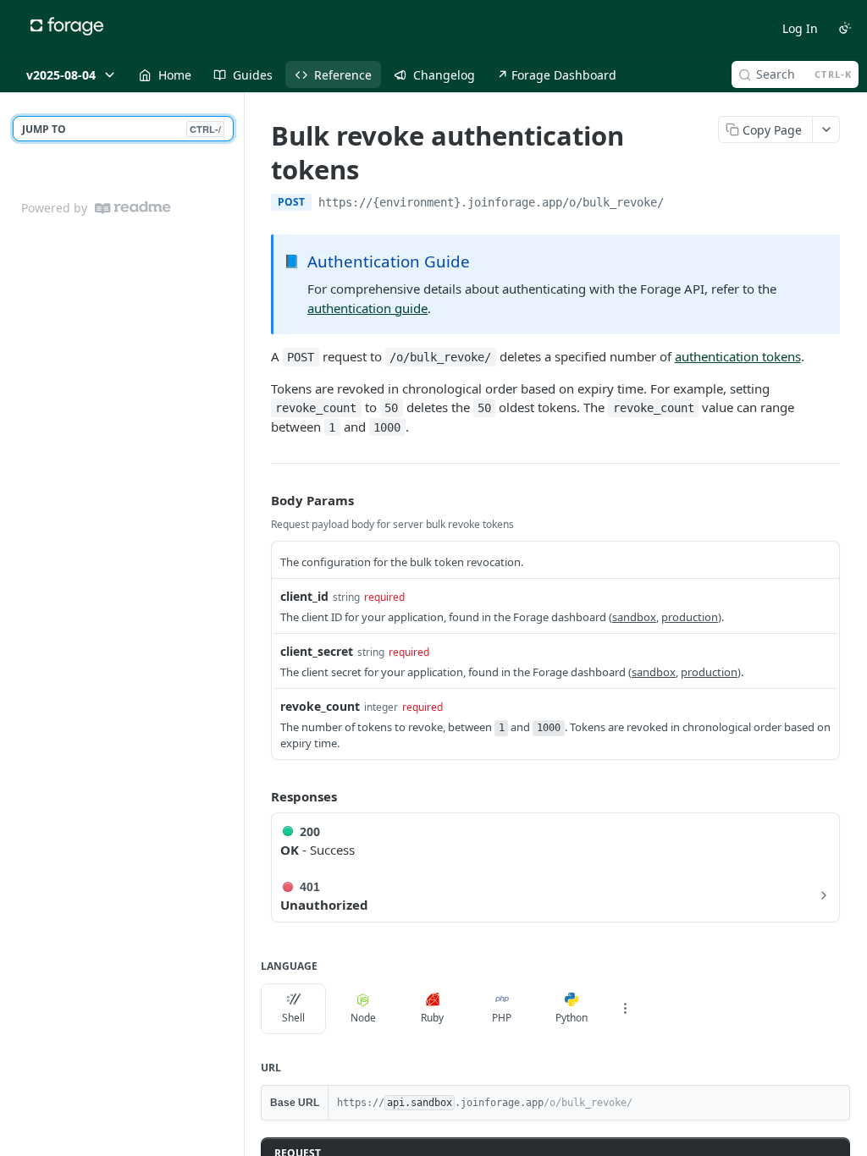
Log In (800, 28)
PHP (501, 1017)
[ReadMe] (133, 207)
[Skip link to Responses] (259, 796)
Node (363, 1017)
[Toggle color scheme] (845, 27)
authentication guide (367, 308)
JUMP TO (121, 129)
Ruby (432, 1017)
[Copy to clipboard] (681, 204)
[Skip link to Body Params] (259, 500)
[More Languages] (625, 1008)
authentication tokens (738, 356)
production (689, 617)
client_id (304, 596)
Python (571, 1017)
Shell (293, 1017)
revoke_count (320, 706)
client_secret (316, 651)
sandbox (634, 617)
